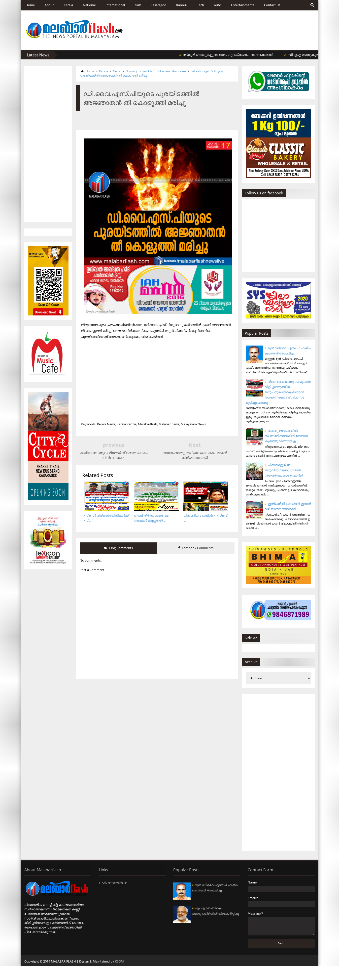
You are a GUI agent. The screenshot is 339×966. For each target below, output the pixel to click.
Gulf (138, 5)
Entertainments (242, 5)
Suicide (147, 71)
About (49, 5)
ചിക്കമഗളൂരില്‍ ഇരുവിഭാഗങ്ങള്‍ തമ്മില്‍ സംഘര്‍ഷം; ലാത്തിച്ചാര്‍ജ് (284, 470)
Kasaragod (158, 5)
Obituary (131, 71)
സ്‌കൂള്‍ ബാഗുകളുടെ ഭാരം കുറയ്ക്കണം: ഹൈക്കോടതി (210, 54)
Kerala (68, 5)
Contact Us (272, 5)
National (89, 5)
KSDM (119, 961)
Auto (217, 5)
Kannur (181, 5)
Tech (200, 5)
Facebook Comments (197, 548)
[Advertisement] (48, 144)
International (115, 5)
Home (30, 5)
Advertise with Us (114, 882)
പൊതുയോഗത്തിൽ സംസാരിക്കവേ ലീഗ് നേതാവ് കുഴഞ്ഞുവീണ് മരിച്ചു (286, 435)
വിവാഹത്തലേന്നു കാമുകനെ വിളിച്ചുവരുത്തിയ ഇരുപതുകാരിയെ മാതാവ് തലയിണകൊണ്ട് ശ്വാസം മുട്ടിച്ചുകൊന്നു (278, 392)
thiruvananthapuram (171, 71)
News (117, 71)
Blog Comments (120, 548)
